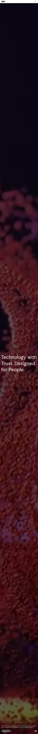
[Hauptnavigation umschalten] (35, 1)
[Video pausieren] (35, 731)
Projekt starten (6, 731)
